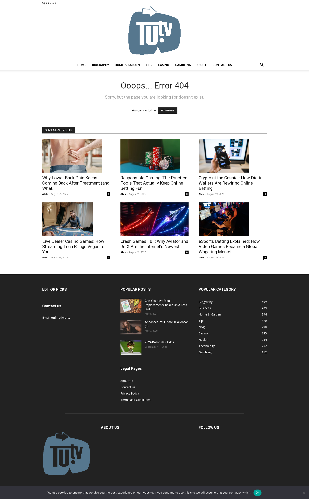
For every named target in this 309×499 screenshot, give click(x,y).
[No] (304, 493)
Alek (45, 193)
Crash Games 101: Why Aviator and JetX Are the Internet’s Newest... (154, 244)
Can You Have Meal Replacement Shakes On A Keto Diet (166, 305)
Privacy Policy (129, 393)
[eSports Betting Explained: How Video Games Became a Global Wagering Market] (233, 219)
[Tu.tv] (154, 33)
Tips (149, 65)
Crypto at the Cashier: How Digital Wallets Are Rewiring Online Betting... (231, 183)
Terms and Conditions (135, 400)
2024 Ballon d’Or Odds (159, 342)
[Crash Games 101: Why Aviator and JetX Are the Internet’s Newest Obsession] (154, 219)
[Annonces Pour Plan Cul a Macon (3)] (130, 327)
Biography (100, 65)
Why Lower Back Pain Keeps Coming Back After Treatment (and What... (76, 183)
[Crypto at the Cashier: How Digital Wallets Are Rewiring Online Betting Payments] (233, 156)
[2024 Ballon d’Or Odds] (130, 347)
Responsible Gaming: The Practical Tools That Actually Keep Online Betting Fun (154, 183)
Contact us (222, 65)
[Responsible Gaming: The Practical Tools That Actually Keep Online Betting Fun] (154, 156)
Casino (163, 65)
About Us (126, 381)
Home (81, 65)
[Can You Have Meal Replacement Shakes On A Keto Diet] (130, 306)
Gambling (183, 65)
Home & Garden (127, 65)
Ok (257, 492)
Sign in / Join (49, 2)
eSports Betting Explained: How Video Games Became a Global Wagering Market (229, 246)
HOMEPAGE (167, 110)
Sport (202, 65)
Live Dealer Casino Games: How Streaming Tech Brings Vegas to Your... (73, 246)
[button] (262, 65)
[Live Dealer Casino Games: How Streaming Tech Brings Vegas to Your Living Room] (76, 219)
